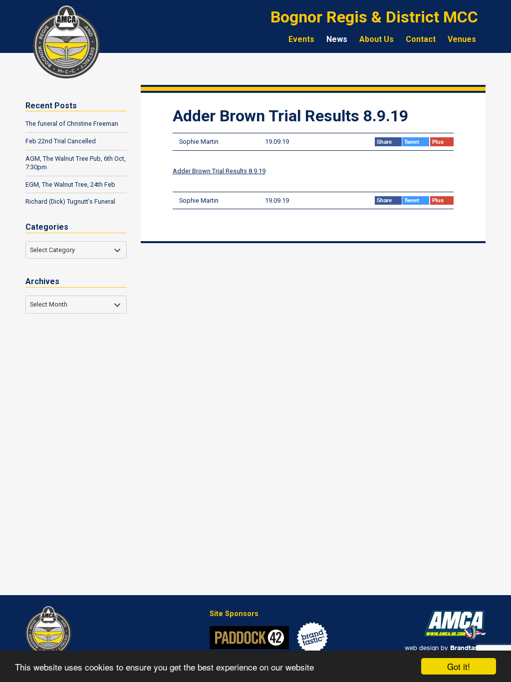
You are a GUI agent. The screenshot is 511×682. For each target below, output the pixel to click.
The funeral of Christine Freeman (71, 123)
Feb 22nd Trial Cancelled (60, 141)
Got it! (458, 666)
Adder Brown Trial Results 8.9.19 (219, 171)
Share (385, 141)
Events (301, 39)
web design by (445, 648)
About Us (376, 39)
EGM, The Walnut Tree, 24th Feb (70, 184)
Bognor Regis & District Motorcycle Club (66, 42)
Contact (421, 39)
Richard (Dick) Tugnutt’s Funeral (70, 201)
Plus (438, 141)
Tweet (412, 141)
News (336, 39)
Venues (462, 39)
